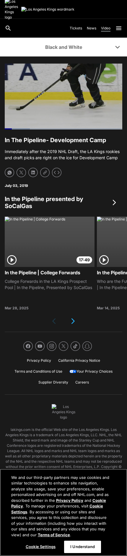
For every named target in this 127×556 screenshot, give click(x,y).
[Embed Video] (56, 172)
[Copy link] (45, 172)
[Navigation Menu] (118, 28)
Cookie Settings (41, 546)
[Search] (8, 28)
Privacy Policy (69, 500)
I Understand (82, 546)
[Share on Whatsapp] (9, 172)
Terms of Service (54, 534)
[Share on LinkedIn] (33, 172)
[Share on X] (21, 172)
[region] (63, 512)
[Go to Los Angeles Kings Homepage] (47, 9)
